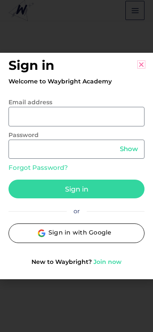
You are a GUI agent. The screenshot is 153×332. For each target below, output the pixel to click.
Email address (30, 102)
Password (23, 135)
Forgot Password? (38, 167)
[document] (76, 166)
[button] (141, 64)
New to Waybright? (76, 262)
